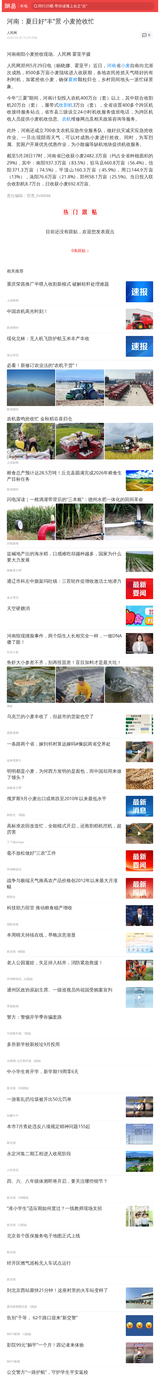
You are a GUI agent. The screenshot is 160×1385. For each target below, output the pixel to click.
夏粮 (73, 79)
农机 (66, 119)
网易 (10, 6)
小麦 (125, 65)
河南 (111, 65)
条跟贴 (79, 250)
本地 (24, 5)
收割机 (66, 105)
